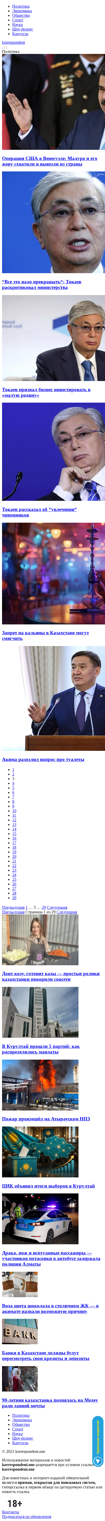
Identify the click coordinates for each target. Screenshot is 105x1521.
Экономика (22, 11)
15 (14, 833)
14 (14, 829)
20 (14, 856)
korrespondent (13, 42)
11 (14, 815)
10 (14, 811)
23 (14, 870)
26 (14, 884)
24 (14, 875)
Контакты (10, 1512)
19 (14, 852)
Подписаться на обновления (26, 1516)
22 (14, 866)
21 (14, 861)
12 (14, 820)
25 (14, 879)
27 (14, 888)
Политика (21, 6)
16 (14, 838)
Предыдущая (13, 907)
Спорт (17, 20)
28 (14, 893)
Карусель (20, 34)
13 (14, 824)
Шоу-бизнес (22, 29)
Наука (17, 24)
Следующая (57, 907)
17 (14, 843)
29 (14, 898)
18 (14, 847)
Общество (21, 15)
